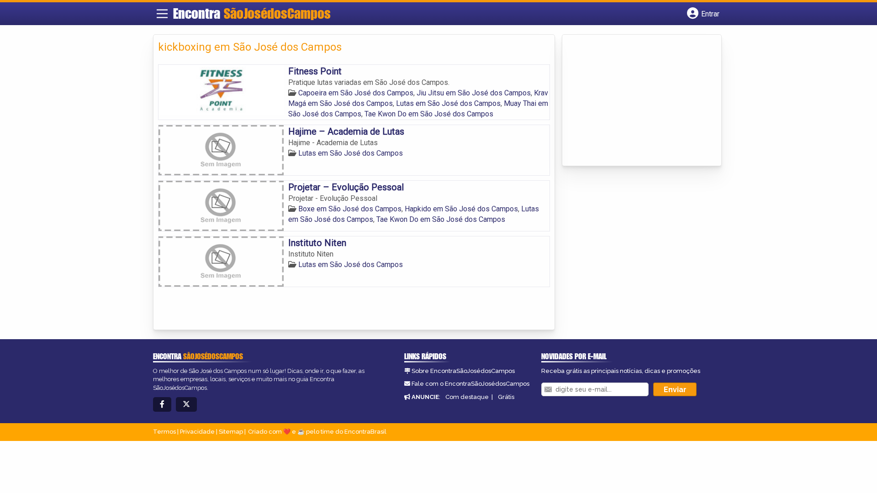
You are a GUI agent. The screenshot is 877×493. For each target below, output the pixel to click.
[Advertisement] (635, 101)
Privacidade (197, 431)
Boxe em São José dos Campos (350, 209)
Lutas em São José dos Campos (448, 103)
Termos (164, 431)
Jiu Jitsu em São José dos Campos (474, 93)
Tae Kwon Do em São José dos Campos (429, 114)
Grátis (506, 396)
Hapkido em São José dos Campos (461, 209)
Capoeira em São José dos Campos (355, 93)
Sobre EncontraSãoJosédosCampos (463, 370)
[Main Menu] (162, 14)
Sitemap (231, 431)
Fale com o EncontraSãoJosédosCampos (470, 383)
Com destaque (467, 396)
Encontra (252, 13)
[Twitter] (186, 404)
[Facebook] (162, 404)
